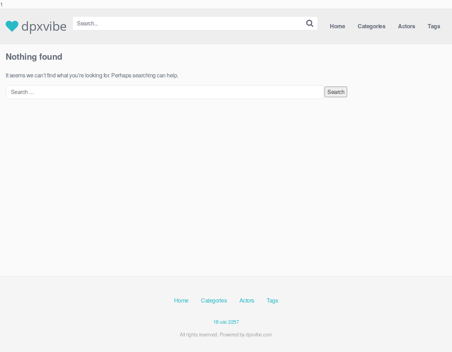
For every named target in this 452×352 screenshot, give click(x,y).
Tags (434, 26)
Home (337, 26)
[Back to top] (432, 332)
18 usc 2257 (226, 321)
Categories (371, 26)
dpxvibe (42, 26)
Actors (406, 26)
